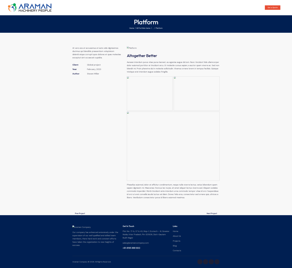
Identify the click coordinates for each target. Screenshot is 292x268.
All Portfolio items (143, 28)
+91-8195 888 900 (131, 248)
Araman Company (79, 262)
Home (131, 28)
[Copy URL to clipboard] (89, 80)
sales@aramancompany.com (136, 243)
